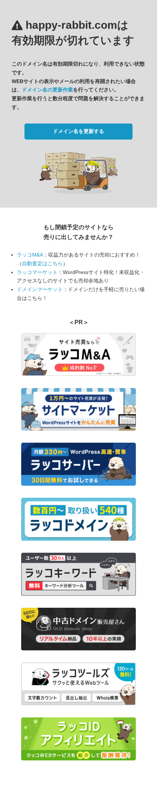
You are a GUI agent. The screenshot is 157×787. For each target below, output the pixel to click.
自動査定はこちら (42, 263)
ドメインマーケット (40, 289)
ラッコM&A (30, 255)
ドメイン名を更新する (78, 131)
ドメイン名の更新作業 (47, 90)
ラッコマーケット (37, 272)
